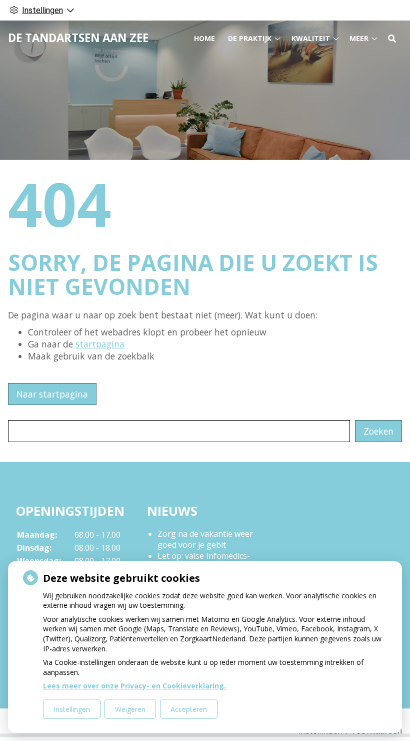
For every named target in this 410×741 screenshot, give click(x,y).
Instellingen (72, 709)
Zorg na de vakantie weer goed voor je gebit (205, 539)
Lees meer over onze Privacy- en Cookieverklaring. (134, 685)
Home (204, 38)
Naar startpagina (52, 394)
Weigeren (130, 709)
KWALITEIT (311, 38)
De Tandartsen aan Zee (78, 38)
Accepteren (188, 709)
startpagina (100, 344)
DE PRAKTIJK (250, 38)
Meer (359, 38)
